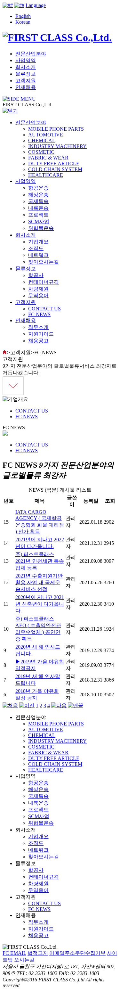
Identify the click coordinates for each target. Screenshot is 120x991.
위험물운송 (41, 228)
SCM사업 (38, 221)
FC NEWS (39, 314)
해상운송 (38, 194)
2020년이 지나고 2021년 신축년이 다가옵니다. (39, 603)
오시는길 (24, 959)
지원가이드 (41, 334)
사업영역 (25, 60)
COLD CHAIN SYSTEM (55, 169)
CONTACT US (44, 308)
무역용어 (38, 295)
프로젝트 (38, 214)
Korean (22, 22)
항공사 (36, 275)
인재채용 (25, 87)
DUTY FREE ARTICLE (53, 163)
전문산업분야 (30, 53)
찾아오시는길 (43, 262)
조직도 (36, 248)
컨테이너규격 (43, 282)
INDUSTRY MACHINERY (57, 146)
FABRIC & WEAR (48, 157)
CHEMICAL (41, 140)
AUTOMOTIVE (45, 134)
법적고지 (38, 953)
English (23, 16)
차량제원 (38, 288)
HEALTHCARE (45, 175)
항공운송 (38, 188)
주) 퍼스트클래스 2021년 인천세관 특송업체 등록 (39, 561)
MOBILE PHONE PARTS (56, 129)
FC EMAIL (14, 953)
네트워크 (38, 255)
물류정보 (25, 74)
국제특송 (38, 201)
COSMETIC (41, 152)
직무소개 (38, 327)
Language (36, 5)
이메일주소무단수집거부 (77, 953)
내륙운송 (38, 208)
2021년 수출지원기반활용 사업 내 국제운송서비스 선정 (39, 582)
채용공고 (38, 340)
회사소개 (25, 67)
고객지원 (25, 80)
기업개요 (38, 241)
